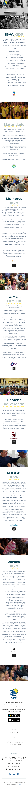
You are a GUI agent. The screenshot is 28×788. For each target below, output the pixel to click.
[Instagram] (14, 265)
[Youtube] (14, 774)
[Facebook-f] (10, 774)
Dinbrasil (19, 784)
